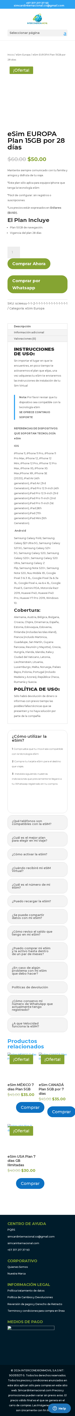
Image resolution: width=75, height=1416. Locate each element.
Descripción (22, 326)
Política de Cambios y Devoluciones (30, 1297)
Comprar (30, 1107)
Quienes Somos (18, 1266)
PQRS (11, 1229)
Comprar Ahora (29, 263)
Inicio (11, 54)
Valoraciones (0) (25, 338)
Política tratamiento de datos (26, 1290)
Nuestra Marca (17, 1273)
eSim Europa (23, 54)
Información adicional (29, 332)
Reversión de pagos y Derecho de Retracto (35, 1304)
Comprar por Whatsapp (26, 284)
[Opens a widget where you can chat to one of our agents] (59, 1409)
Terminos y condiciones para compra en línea (36, 1310)
